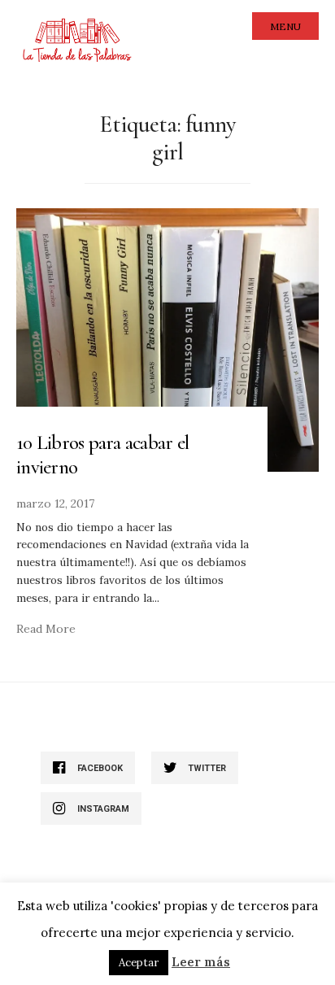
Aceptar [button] (139, 963)
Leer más (201, 962)
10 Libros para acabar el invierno (102, 454)
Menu (285, 26)
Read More (46, 628)
